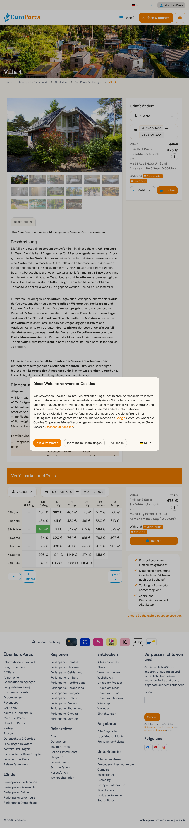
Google (120, 418)
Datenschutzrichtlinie (58, 427)
